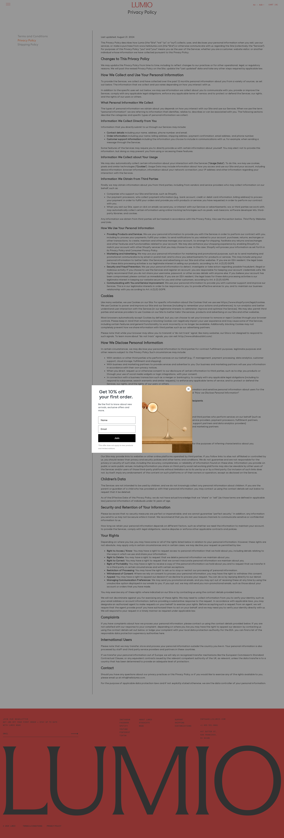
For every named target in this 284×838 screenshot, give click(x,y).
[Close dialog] (188, 389)
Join (116, 438)
